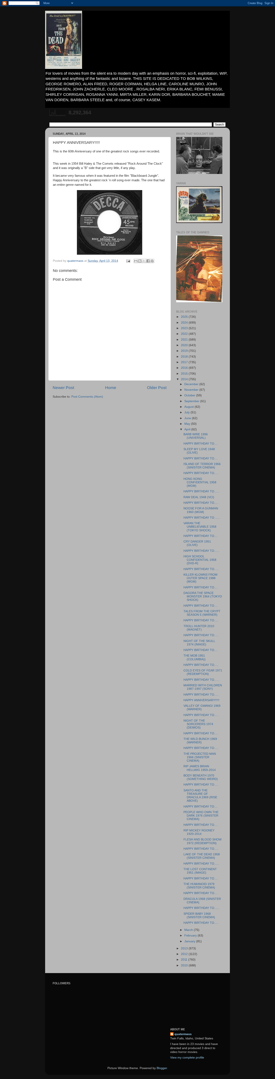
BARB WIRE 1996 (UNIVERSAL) (195, 436)
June (188, 418)
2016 (185, 367)
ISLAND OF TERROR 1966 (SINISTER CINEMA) (202, 465)
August (189, 406)
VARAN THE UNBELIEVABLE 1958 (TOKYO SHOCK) (199, 527)
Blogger (162, 1068)
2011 (184, 959)
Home (110, 387)
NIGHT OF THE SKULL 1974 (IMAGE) (199, 642)
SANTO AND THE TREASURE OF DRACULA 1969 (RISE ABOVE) (200, 796)
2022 (185, 333)
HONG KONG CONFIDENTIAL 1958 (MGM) (199, 482)
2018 (185, 356)
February (191, 935)
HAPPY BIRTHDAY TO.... (200, 443)
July (187, 412)
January (190, 941)
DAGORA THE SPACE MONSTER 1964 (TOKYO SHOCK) (202, 596)
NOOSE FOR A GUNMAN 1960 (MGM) (200, 510)
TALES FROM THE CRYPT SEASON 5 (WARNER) (201, 613)
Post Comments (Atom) (87, 396)
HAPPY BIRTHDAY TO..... (200, 473)
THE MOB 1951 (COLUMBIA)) (194, 657)
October (190, 395)
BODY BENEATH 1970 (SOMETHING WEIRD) (200, 777)
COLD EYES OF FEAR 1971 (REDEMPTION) (202, 672)
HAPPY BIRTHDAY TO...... (201, 491)
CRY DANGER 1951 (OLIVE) (197, 543)
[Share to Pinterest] (152, 261)
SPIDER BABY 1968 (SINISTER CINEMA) (199, 915)
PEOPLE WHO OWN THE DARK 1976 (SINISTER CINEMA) (200, 816)
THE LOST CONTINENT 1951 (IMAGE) (200, 871)
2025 (185, 316)
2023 (185, 328)
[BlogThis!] (140, 261)
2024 (185, 322)
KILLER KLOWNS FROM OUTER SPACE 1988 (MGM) (200, 578)
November (191, 389)
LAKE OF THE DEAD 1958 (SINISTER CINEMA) (201, 856)
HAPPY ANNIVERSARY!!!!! (201, 700)
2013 (185, 948)
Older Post (157, 387)
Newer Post (63, 387)
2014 (185, 379)
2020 (185, 345)
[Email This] (136, 261)
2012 (185, 954)
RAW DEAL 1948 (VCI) (198, 497)
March (189, 930)
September (192, 401)
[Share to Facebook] (148, 261)
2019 (185, 350)
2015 (185, 373)
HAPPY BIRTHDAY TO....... (201, 517)
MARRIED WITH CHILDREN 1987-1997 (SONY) (202, 687)
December (191, 384)
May (187, 423)
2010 (185, 965)
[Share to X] (144, 261)
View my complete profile (187, 1057)
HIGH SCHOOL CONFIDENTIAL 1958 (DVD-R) (199, 560)
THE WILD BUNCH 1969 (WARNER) (200, 740)
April (187, 429)
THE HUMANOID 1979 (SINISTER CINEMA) (199, 885)
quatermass (183, 1034)
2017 (185, 362)
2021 (185, 339)
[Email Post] (128, 260)
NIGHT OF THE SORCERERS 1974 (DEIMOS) (198, 724)
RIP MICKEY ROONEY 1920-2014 (198, 832)
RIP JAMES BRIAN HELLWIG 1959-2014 (199, 768)
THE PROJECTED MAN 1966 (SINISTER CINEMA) (199, 757)
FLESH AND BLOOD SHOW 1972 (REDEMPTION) (202, 841)
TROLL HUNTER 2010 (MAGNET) (198, 628)
